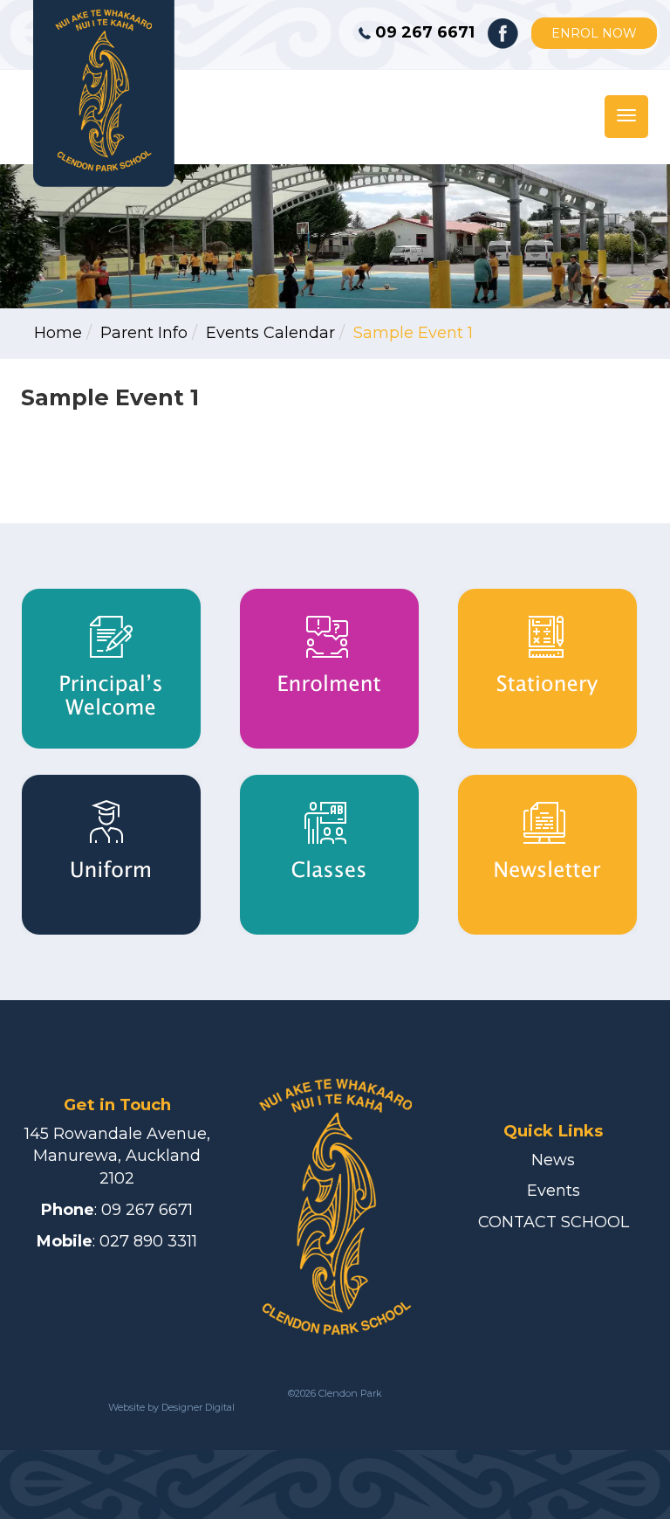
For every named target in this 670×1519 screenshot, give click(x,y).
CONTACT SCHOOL (553, 1222)
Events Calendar (270, 332)
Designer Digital (197, 1407)
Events (553, 1190)
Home (58, 332)
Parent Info (144, 332)
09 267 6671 (147, 1209)
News (553, 1160)
